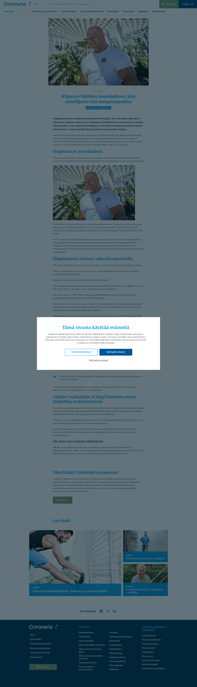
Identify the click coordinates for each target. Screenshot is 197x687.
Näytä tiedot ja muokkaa (98, 360)
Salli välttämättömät (81, 352)
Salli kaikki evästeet (116, 352)
